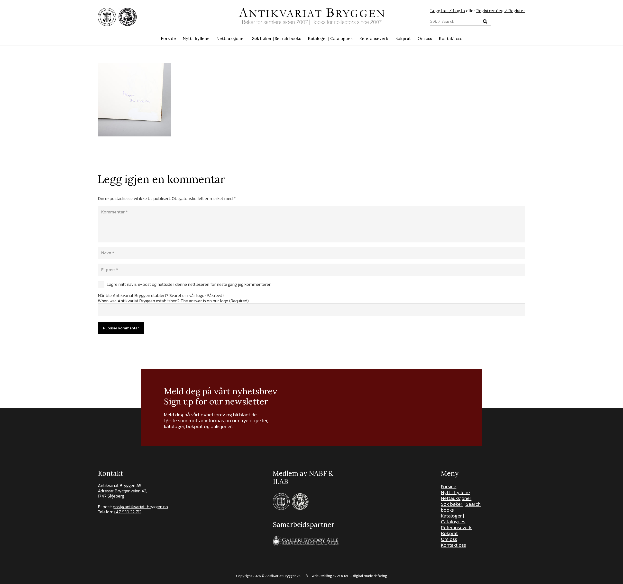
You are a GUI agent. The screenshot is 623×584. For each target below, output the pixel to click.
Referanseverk (456, 527)
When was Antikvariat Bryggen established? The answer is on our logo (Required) (173, 300)
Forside (448, 486)
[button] (303, 38)
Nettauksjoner (456, 498)
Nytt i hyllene (455, 492)
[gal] (306, 540)
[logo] (311, 16)
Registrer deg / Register (500, 10)
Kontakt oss (453, 545)
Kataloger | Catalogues (453, 518)
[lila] (107, 17)
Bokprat (449, 533)
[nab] (128, 17)
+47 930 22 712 (127, 511)
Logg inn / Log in (447, 10)
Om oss (449, 539)
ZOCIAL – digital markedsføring (362, 575)
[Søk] (485, 21)
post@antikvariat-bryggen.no (140, 506)
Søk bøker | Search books (461, 507)
